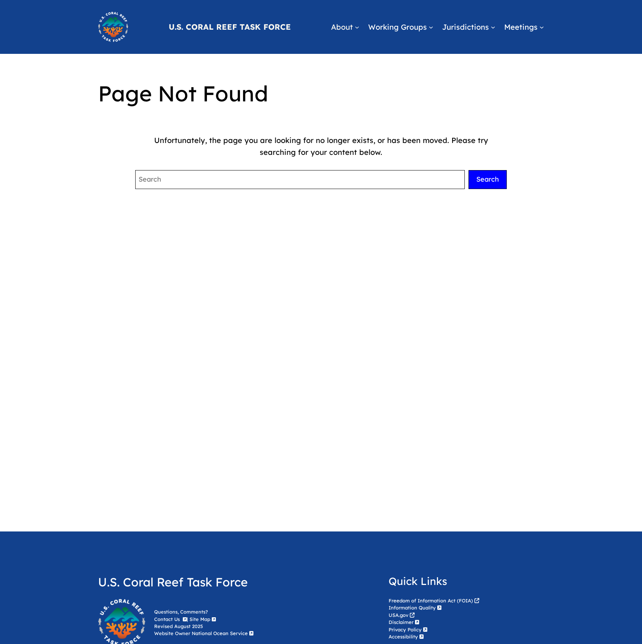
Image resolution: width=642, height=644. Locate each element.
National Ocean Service (220, 633)
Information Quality (412, 608)
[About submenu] (357, 27)
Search (487, 179)
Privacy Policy (405, 629)
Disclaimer (401, 622)
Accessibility (403, 637)
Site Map (199, 619)
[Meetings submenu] (541, 27)
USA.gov (398, 615)
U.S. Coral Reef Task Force (230, 27)
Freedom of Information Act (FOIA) (431, 601)
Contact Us (167, 619)
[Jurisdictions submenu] (493, 27)
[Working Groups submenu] (431, 27)
